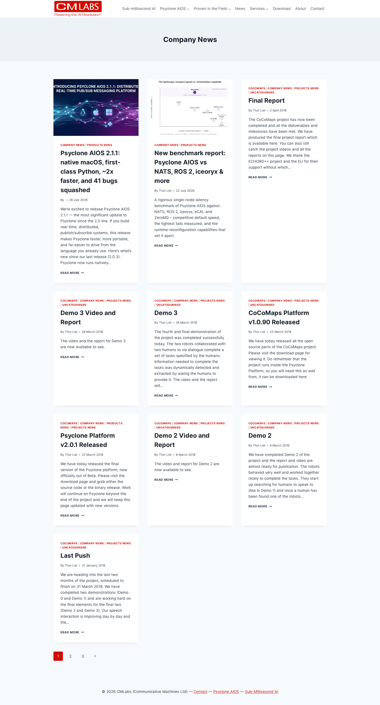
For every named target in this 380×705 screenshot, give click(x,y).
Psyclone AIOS (226, 691)
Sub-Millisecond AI (261, 691)
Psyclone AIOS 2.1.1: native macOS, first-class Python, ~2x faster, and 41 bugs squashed (90, 171)
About (300, 8)
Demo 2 (260, 435)
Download (282, 8)
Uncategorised (262, 92)
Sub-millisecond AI (138, 8)
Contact (317, 8)
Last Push (75, 555)
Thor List (165, 190)
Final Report (266, 100)
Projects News (306, 88)
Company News (72, 145)
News (240, 8)
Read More (72, 273)
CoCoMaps (256, 88)
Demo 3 (165, 313)
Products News (99, 145)
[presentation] (96, 107)
